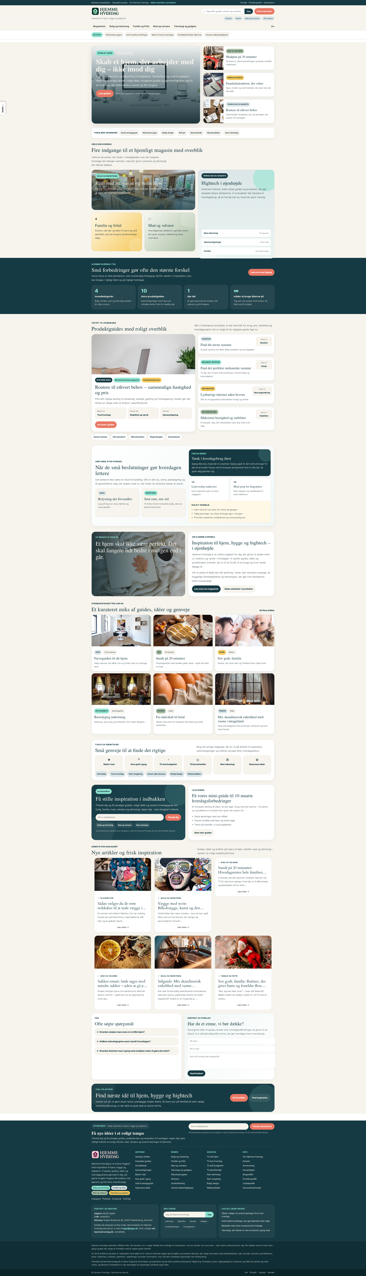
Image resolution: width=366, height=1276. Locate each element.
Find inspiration (264, 11)
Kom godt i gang (143, 1179)
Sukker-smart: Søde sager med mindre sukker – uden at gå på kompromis (121, 983)
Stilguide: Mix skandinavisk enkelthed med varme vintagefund (179, 983)
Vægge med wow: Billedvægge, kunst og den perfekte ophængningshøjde (180, 905)
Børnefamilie (196, 133)
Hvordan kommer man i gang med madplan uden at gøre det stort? (135, 1050)
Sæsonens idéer (142, 1188)
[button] (2, 108)
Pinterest (106, 1199)
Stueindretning (178, 1183)
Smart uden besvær (156, 774)
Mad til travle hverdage (162, 35)
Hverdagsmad (188, 1227)
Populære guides (120, 2)
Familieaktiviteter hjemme (189, 35)
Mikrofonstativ (138, 437)
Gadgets (203, 1221)
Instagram (96, 1199)
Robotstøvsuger (150, 133)
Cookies (262, 1272)
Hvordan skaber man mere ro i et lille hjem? (122, 1032)
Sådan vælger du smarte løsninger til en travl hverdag (242, 1215)
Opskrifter (181, 1221)
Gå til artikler (239, 1097)
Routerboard (174, 437)
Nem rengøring (135, 774)
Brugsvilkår (248, 1174)
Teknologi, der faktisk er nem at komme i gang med (246, 1230)
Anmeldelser (141, 1165)
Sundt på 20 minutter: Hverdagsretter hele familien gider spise (240, 870)
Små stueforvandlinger (136, 35)
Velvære (193, 1221)
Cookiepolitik (249, 1183)
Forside (243, 2)
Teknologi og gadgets (185, 26)
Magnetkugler (156, 437)
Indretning (169, 1221)
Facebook (116, 1199)
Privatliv (253, 1272)
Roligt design (168, 133)
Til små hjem (212, 1156)
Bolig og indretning (119, 26)
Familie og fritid (141, 26)
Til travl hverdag (214, 1161)
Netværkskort (119, 437)
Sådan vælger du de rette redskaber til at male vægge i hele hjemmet (120, 905)
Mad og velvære (161, 26)
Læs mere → (123, 927)
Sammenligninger (143, 1170)
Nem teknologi (231, 133)
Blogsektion (99, 26)
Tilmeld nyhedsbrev (262, 1126)
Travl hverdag (117, 774)
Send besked (196, 1073)
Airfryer (182, 133)
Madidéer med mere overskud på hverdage (242, 1225)
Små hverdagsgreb (129, 133)
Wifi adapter (268, 18)
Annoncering (248, 1165)
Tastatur (228, 18)
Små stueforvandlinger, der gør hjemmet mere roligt (246, 1221)
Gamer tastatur (100, 437)
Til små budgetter (215, 1165)
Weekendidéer (213, 133)
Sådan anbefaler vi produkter (163, 2)
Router (238, 18)
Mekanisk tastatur (252, 18)
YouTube (127, 1199)
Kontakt (246, 1161)
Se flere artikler (266, 610)
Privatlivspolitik (255, 2)
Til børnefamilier (214, 1170)
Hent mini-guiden (203, 832)
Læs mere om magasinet (206, 589)
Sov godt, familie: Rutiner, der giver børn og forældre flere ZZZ (242, 983)
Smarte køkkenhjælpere (217, 35)
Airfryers (175, 1179)
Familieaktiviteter (172, 1227)
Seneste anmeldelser (101, 2)
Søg (249, 11)
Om (272, 26)
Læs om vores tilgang (261, 272)
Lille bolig (101, 774)
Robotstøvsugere (114, 35)
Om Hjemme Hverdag (139, 2)
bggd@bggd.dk (130, 1228)
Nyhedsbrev (269, 2)
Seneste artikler (142, 1156)
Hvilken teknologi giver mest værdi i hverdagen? (125, 1041)
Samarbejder (249, 1170)
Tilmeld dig (173, 817)
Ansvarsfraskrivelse (252, 1188)
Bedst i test (140, 1174)
